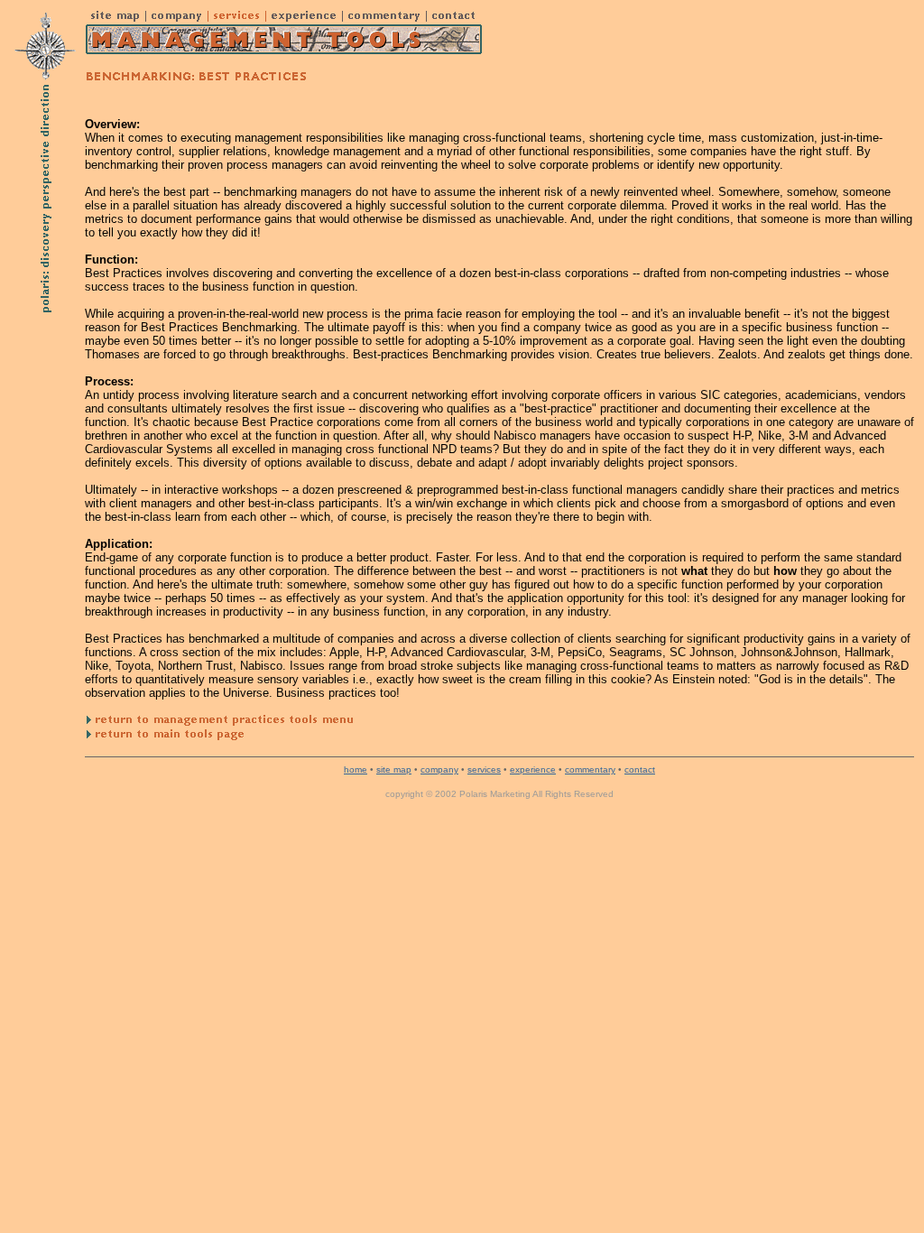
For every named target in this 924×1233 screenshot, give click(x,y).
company (439, 769)
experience (533, 769)
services (484, 769)
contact (639, 769)
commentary (590, 769)
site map (393, 769)
